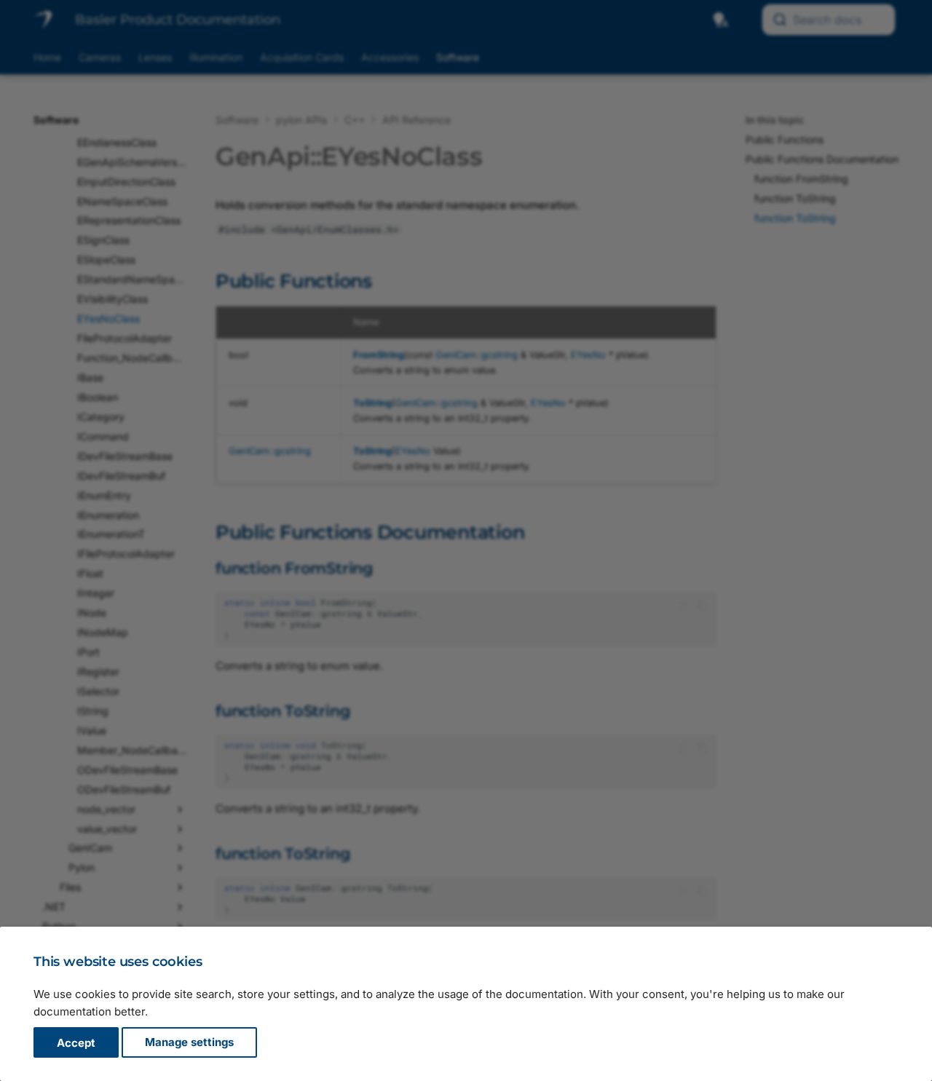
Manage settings (189, 1043)
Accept (76, 1043)
